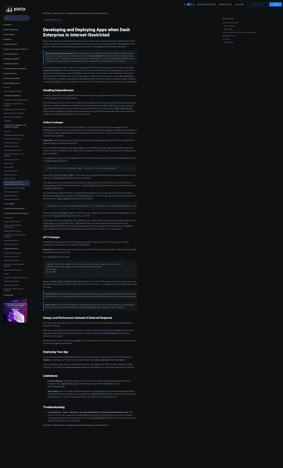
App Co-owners (9, 167)
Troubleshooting (228, 42)
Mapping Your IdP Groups (12, 231)
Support (6, 274)
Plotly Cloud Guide (11, 44)
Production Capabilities (12, 78)
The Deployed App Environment (14, 135)
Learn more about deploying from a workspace (105, 360)
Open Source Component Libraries (16, 49)
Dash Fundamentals (11, 30)
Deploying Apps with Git (11, 281)
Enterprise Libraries (11, 54)
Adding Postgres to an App (12, 150)
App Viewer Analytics (10, 196)
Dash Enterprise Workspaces (15, 208)
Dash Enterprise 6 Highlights (13, 117)
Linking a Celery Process (11, 199)
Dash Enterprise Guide (12, 83)
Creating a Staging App (11, 192)
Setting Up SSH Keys (10, 244)
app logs (76, 340)
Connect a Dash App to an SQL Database (14, 155)
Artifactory (47, 130)
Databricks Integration (12, 59)
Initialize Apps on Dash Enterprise (15, 109)
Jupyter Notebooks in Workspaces (17, 213)
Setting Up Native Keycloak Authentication (12, 226)
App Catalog (10, 204)
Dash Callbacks (10, 34)
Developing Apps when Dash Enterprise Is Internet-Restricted (14, 183)
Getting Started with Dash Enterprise (16, 100)
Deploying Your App (229, 36)
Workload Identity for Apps (13, 139)
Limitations (226, 39)
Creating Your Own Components (15, 69)
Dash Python (47, 13)
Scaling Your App (9, 178)
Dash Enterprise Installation (13, 91)
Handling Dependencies (230, 23)
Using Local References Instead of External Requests (239, 32)
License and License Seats (12, 221)
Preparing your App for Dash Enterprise (13, 105)
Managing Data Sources (11, 143)
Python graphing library (119, 58)
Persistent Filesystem (11, 171)
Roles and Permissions (11, 240)
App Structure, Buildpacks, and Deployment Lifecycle (15, 126)
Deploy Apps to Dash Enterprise (14, 113)
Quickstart (8, 25)
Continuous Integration (11, 285)
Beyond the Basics (11, 73)
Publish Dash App (206, 4)
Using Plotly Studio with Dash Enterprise (13, 290)
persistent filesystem (109, 333)
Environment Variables (11, 160)
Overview (7, 87)
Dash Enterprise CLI (12, 249)
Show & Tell (225, 4)
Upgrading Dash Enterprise (12, 270)
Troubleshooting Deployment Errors (16, 277)
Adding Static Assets (10, 175)
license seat (77, 56)
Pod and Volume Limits (11, 260)
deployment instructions (76, 367)
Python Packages (229, 26)
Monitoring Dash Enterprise (13, 253)
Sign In (275, 4)
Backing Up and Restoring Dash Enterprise (14, 265)
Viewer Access (8, 163)
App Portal (7, 131)
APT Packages (228, 29)
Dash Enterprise (59, 13)
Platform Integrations (13, 96)
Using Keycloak (9, 218)
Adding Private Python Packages (14, 188)
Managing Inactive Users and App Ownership (15, 236)
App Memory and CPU (11, 257)
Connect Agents (257, 4)
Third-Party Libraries (11, 64)
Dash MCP (8, 39)
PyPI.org (71, 111)
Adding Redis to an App (11, 146)
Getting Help (9, 295)
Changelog (7, 121)
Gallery (239, 4)
